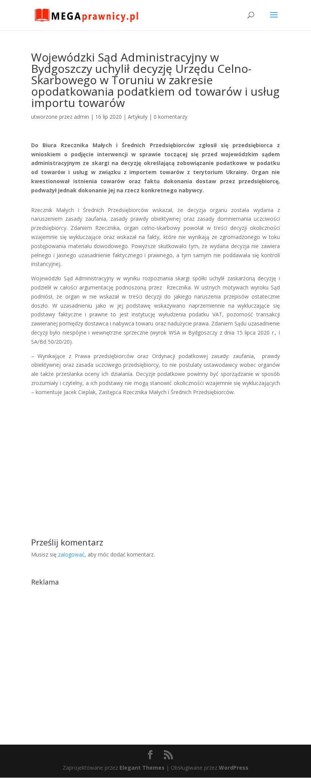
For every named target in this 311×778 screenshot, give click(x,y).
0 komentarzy (170, 116)
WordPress (233, 767)
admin (81, 116)
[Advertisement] (155, 450)
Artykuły (138, 116)
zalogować (71, 554)
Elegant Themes (142, 767)
